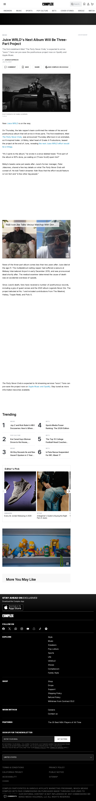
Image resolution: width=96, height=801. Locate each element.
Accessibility (9, 777)
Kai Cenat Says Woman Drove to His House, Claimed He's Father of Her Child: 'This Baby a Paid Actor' (22, 441)
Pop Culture (15, 435)
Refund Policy (54, 697)
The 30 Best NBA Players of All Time (64, 722)
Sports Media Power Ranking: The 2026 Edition (57, 426)
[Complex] (48, 4)
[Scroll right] (68, 491)
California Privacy (12, 772)
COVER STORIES (67, 11)
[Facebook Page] (3, 629)
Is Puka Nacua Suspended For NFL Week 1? (57, 453)
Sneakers (8, 513)
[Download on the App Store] (12, 606)
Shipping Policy (55, 693)
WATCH (92, 11)
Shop (50, 681)
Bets (48, 421)
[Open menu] (4, 4)
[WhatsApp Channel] (16, 629)
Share (37, 67)
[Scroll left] (4, 491)
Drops (51, 685)
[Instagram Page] (22, 629)
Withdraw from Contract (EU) (61, 701)
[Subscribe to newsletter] (62, 739)
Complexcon (53, 669)
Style (39, 513)
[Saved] (84, 4)
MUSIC (19, 11)
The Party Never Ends (12, 137)
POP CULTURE (42, 11)
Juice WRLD (12, 123)
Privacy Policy (40, 747)
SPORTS (29, 11)
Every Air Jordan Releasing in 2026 (17, 516)
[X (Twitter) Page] (9, 629)
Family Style (53, 673)
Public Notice (56, 772)
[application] (36, 239)
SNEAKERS (8, 11)
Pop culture (53, 649)
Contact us (53, 714)
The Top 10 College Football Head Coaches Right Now (56, 441)
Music (4, 35)
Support (51, 689)
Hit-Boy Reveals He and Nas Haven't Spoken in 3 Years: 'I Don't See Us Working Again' (22, 454)
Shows (51, 665)
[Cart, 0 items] (92, 4)
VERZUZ (81, 11)
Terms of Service (56, 747)
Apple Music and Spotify (39, 386)
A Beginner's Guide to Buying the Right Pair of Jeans (52, 517)
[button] (48, 757)
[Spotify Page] (46, 629)
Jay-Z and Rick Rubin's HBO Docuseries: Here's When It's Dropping (22, 427)
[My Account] (88, 4)
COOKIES (5, 781)
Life (49, 657)
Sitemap (53, 777)
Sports (51, 653)
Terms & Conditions (13, 767)
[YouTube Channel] (28, 629)
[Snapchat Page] (34, 629)
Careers (51, 710)
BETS (54, 11)
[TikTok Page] (40, 629)
